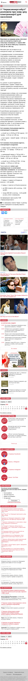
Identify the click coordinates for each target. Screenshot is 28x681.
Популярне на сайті (8, 506)
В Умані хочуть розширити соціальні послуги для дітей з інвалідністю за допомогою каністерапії (14, 330)
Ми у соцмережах (7, 449)
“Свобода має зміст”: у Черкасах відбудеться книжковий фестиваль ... (17, 374)
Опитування (5, 485)
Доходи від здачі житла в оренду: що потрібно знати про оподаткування (17, 428)
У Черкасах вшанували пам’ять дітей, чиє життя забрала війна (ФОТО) (8, 223)
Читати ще (14, 443)
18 (12, 408)
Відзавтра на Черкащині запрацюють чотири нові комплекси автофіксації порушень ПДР (13, 518)
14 (3, 408)
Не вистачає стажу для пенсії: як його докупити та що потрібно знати (17, 420)
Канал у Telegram (13, 462)
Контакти (9, 674)
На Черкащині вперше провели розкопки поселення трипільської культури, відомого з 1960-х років (13, 510)
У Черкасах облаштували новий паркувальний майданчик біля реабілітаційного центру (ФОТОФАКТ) (13, 541)
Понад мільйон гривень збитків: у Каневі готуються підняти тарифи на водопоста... (12, 576)
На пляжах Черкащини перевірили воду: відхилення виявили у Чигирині (15, 326)
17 (10, 408)
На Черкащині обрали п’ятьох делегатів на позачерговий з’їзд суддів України (12, 532)
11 (23, 407)
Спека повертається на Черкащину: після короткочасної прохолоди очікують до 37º (12, 536)
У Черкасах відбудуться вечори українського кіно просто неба (17, 390)
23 (24, 408)
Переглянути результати (14, 502)
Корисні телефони (8, 672)
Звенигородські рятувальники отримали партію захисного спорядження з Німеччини (15, 339)
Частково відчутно (9, 494)
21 (19, 408)
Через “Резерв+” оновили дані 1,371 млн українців (19, 222)
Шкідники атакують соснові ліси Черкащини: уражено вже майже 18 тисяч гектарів (13, 562)
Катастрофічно (8, 493)
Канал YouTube (13, 477)
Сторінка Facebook (14, 454)
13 (1, 408)
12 (26, 407)
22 (21, 408)
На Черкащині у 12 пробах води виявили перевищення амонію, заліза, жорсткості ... (12, 583)
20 (17, 408)
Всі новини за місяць (5, 412)
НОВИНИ (4, 320)
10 (21, 407)
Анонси (4, 370)
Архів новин (5, 398)
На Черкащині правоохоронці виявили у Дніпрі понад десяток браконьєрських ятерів (13, 569)
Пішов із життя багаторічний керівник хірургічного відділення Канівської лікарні (16, 334)
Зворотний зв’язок (19, 672)
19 (15, 408)
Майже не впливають (9, 496)
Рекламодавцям (17, 674)
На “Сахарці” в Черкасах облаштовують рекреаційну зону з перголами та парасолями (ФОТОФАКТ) (13, 527)
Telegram (3, 206)
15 (6, 408)
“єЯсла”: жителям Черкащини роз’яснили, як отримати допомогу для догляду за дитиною (17, 435)
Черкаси (4, 2)
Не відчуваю (7, 498)
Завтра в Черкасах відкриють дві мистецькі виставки (17, 382)
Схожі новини (6, 556)
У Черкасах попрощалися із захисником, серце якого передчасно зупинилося (13, 522)
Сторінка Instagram (14, 469)
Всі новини (14, 348)
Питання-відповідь (8, 416)
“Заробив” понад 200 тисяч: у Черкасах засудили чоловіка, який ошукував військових (15, 344)
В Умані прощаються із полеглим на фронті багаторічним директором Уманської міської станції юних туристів (13, 550)
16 (8, 408)
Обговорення (6, 587)
